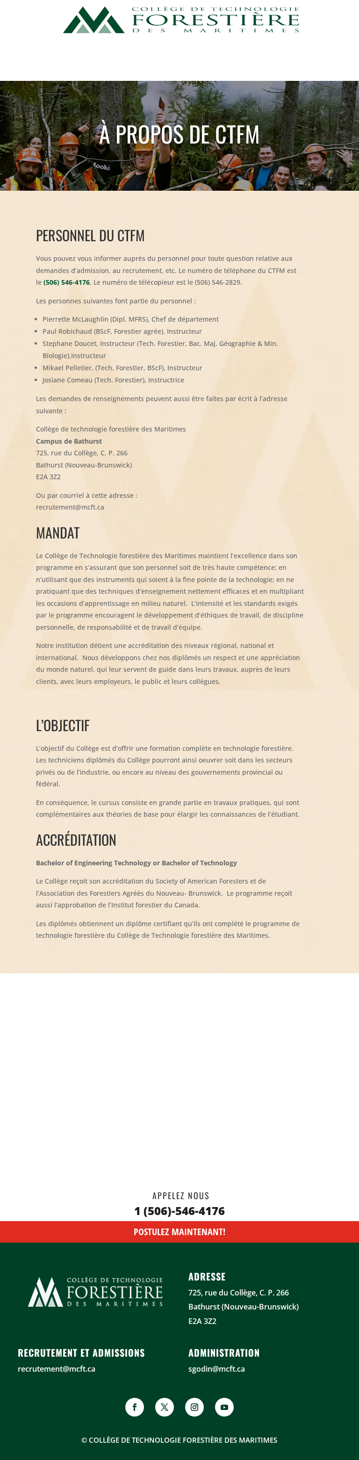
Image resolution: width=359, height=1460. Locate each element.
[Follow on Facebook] (134, 1407)
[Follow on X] (164, 1407)
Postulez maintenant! (179, 1231)
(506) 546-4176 (66, 282)
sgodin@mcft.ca (216, 1369)
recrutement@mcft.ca (56, 1369)
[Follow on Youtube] (224, 1407)
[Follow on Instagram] (194, 1407)
